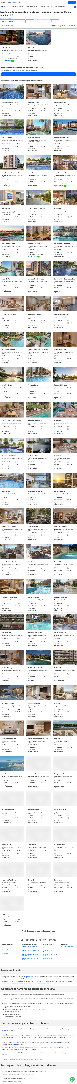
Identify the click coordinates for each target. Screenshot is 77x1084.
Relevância (10, 25)
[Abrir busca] (75, 7)
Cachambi (49, 983)
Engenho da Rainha (34, 983)
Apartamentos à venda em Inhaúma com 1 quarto (10, 948)
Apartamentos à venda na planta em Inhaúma (30, 959)
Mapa (63, 25)
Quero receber (38, 74)
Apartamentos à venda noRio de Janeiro (68, 947)
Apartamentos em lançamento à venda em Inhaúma (30, 947)
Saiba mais (17, 2)
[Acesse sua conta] (71, 7)
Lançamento (5, 1030)
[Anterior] (28, 233)
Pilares (27, 983)
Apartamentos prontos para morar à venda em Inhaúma (30, 955)
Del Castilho (43, 983)
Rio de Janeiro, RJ (28, 976)
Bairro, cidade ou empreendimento (8, 18)
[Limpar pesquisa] (24, 21)
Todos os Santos (58, 983)
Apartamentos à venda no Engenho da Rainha (49, 951)
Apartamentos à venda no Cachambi (49, 959)
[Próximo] (49, 233)
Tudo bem (72, 2)
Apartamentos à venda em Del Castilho (50, 955)
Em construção (66, 1029)
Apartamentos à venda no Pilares (50, 948)
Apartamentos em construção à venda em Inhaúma (30, 951)
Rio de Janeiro (10, 1037)
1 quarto (15, 1044)
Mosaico (56, 25)
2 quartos (52, 1042)
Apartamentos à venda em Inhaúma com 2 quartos (10, 952)
